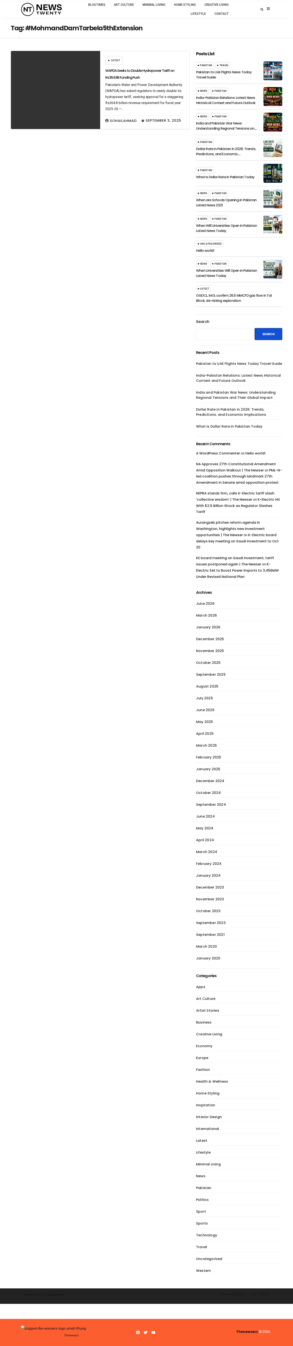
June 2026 (205, 603)
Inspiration (205, 1105)
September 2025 (211, 674)
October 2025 (208, 662)
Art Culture (124, 4)
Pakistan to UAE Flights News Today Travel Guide (239, 363)
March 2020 (206, 946)
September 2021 (210, 934)
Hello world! (205, 250)
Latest (115, 60)
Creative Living (216, 4)
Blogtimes (96, 4)
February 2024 (209, 863)
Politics (202, 1199)
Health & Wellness (212, 1081)
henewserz (55, 1294)
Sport (201, 1211)
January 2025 (208, 769)
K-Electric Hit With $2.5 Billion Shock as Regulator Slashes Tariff (238, 505)
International (207, 1128)
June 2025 (205, 710)
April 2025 (205, 733)
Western (203, 1270)
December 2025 (210, 639)
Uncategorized (211, 244)
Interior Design (209, 1116)
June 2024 (205, 816)
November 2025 (210, 650)
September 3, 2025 (163, 120)
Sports (202, 1223)
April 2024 (205, 840)
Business (204, 1022)
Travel (223, 65)
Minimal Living (153, 4)
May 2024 (204, 828)
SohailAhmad (123, 120)
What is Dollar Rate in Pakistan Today (225, 177)
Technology (206, 1235)
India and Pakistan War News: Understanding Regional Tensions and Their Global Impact (226, 128)
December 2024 (210, 780)
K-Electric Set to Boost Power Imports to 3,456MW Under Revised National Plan (237, 570)
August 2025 (207, 686)
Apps (200, 986)
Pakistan (206, 65)
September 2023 (211, 922)
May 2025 (204, 721)
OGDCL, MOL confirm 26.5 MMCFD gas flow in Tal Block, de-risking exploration (234, 298)
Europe (202, 1057)
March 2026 (206, 615)
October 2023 (208, 911)
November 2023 (210, 899)
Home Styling (185, 4)
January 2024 (208, 875)
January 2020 (208, 958)
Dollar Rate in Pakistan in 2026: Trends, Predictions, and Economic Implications (226, 154)
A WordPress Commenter (218, 453)
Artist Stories (207, 1010)
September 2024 (211, 804)
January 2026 (208, 627)
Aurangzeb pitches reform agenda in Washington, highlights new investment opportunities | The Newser (230, 528)
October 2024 (208, 792)
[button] (262, 9)
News (203, 91)
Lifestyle (198, 13)
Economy (204, 1046)
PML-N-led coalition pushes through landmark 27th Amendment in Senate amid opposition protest (239, 476)
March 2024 (206, 851)
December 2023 (210, 887)
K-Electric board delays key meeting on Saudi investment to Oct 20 (237, 541)
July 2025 (204, 698)
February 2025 (208, 757)
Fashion (203, 1069)
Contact (221, 13)
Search (202, 321)
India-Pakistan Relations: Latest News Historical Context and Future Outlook (225, 100)
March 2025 (206, 745)
